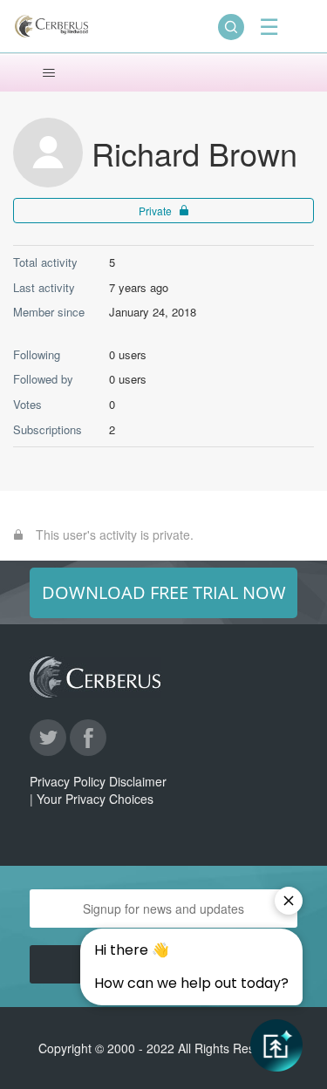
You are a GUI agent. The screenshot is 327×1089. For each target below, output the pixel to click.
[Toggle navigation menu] (48, 73)
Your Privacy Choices (95, 798)
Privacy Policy (68, 781)
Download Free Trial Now (164, 592)
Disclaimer (138, 781)
